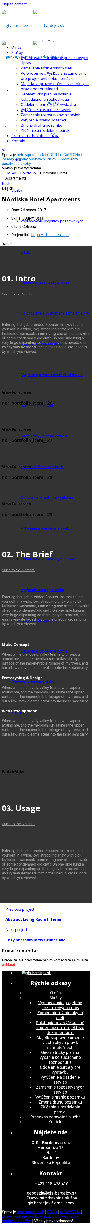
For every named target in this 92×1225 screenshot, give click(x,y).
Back (6, 183)
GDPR (52, 154)
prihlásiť (8, 964)
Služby (16, 190)
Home (10, 173)
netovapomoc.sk (30, 154)
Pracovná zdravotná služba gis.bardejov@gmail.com (52, 1200)
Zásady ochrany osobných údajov (29, 159)
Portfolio (28, 173)
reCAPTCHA (70, 154)
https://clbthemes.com (50, 235)
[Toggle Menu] (4, 126)
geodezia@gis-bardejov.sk (51, 1192)
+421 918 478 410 (51, 1183)
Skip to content (14, 4)
